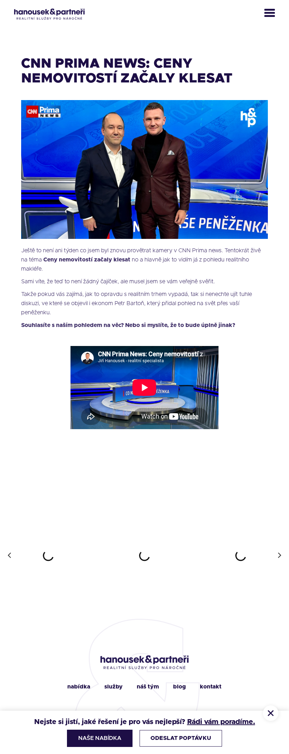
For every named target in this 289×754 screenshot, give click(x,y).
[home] (49, 14)
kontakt (211, 687)
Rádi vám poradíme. (221, 721)
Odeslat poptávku (180, 738)
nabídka (78, 687)
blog (179, 687)
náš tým (148, 687)
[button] (269, 14)
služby (113, 687)
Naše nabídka (99, 738)
